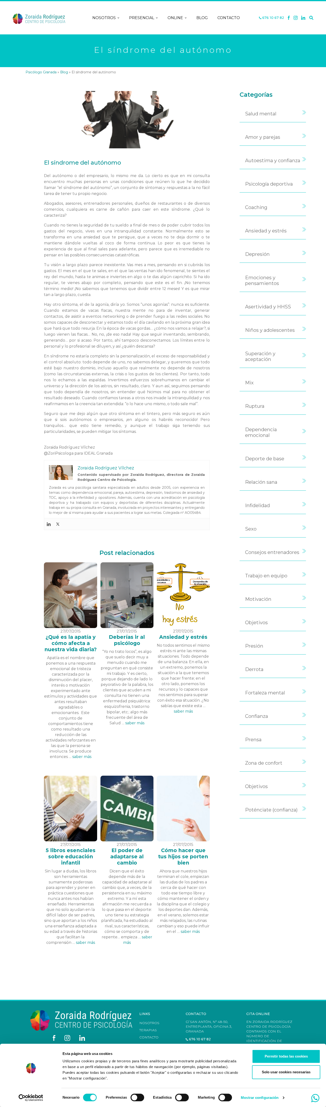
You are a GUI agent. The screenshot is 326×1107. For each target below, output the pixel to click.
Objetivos (256, 622)
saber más (81, 756)
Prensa (253, 739)
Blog (202, 18)
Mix (249, 383)
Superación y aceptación (260, 356)
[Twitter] (58, 524)
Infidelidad (257, 505)
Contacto (228, 18)
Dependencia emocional (261, 432)
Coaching (256, 207)
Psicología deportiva (269, 184)
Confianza (256, 716)
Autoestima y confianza (272, 160)
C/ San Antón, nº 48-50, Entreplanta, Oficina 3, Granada (209, 1026)
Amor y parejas (262, 137)
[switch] (137, 1097)
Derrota (254, 669)
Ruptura (254, 406)
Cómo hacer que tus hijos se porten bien (183, 856)
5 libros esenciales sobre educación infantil (70, 856)
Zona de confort (263, 763)
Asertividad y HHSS (268, 307)
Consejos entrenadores (272, 552)
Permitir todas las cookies (286, 1056)
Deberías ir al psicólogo (127, 640)
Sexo (251, 529)
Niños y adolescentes (270, 330)
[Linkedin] (303, 18)
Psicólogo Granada (41, 72)
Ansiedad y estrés (183, 637)
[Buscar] (311, 18)
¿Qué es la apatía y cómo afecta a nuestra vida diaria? (70, 643)
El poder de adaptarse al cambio (127, 856)
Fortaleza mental (265, 693)
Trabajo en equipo (266, 576)
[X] (296, 18)
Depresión (257, 254)
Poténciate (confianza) (271, 810)
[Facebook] (289, 18)
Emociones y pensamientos (262, 280)
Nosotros (104, 18)
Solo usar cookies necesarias (286, 1072)
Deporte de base (264, 459)
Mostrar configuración (260, 1098)
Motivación (258, 599)
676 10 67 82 (272, 18)
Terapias (148, 1030)
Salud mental (260, 114)
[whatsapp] (315, 1098)
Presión (254, 646)
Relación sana (261, 482)
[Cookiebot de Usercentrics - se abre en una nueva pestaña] (31, 1097)
